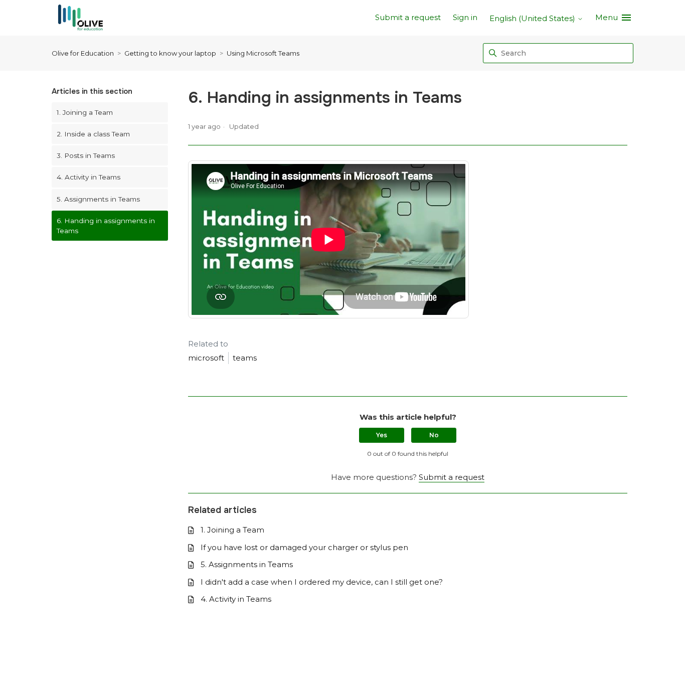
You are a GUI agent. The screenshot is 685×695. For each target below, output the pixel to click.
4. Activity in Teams (88, 177)
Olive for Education (83, 53)
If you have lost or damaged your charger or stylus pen (304, 547)
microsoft (206, 358)
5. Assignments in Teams (98, 199)
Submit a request (408, 17)
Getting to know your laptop (170, 53)
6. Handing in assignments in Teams (106, 226)
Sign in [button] (465, 17)
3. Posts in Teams (86, 155)
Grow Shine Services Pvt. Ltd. (319, 666)
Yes (381, 435)
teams (245, 358)
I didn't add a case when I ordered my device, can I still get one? (322, 582)
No (434, 435)
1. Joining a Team (85, 112)
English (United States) (533, 18)
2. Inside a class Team (93, 134)
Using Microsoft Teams (263, 53)
